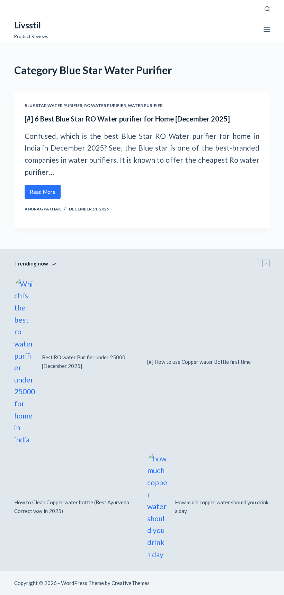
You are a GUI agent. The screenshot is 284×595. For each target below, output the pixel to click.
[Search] (267, 8)
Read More (45, 194)
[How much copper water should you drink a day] (157, 507)
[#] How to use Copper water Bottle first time (199, 362)
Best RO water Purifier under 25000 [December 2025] (83, 361)
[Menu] (267, 29)
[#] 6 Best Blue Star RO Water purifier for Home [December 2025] (127, 119)
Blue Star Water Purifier (53, 105)
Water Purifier (145, 105)
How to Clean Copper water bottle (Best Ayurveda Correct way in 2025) (71, 506)
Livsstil (27, 25)
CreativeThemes (131, 583)
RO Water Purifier (105, 105)
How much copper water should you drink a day (221, 506)
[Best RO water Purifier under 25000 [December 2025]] (24, 362)
